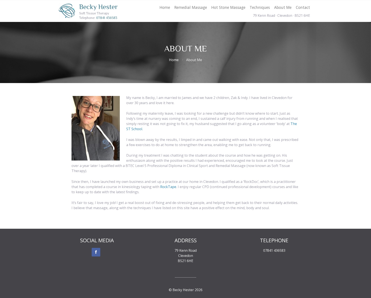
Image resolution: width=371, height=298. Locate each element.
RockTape (168, 186)
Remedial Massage (190, 7)
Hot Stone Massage (228, 7)
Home (165, 7)
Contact (303, 7)
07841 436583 (106, 18)
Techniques (260, 7)
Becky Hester (98, 7)
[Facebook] (96, 252)
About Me (283, 7)
